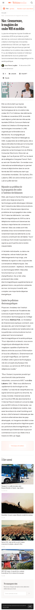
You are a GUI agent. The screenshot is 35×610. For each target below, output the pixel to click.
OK (30, 606)
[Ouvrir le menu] (3, 3)
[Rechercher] (32, 3)
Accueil (3, 13)
